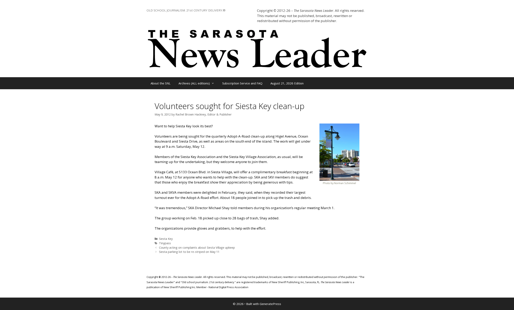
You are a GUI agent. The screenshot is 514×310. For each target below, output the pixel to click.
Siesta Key (166, 239)
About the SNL (160, 83)
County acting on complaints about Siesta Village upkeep (197, 247)
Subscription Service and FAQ (242, 83)
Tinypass (165, 243)
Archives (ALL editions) (194, 83)
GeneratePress (270, 304)
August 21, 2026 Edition (287, 83)
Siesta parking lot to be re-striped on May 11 (189, 252)
